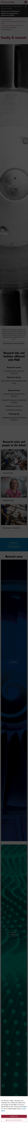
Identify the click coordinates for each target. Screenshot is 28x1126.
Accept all (14, 1116)
